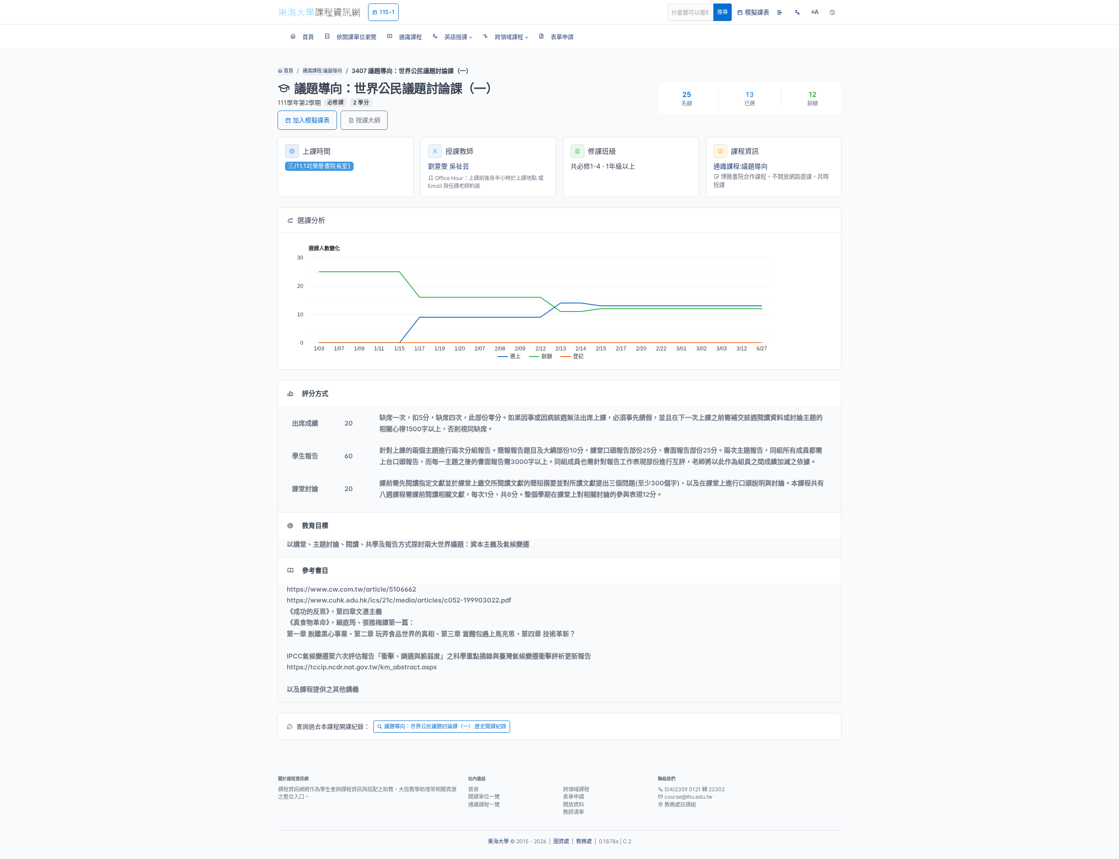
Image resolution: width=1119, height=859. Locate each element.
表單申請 (573, 796)
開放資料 (573, 804)
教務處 (584, 841)
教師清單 (573, 812)
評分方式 (315, 393)
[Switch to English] (797, 12)
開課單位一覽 (484, 796)
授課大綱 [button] (368, 120)
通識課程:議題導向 (322, 71)
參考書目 (315, 570)
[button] (452, 36)
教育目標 (315, 525)
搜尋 (722, 12)
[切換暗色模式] (832, 12)
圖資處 (561, 841)
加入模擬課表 (311, 120)
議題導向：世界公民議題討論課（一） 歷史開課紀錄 (445, 726)
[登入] (780, 12)
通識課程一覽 (484, 804)
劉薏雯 (438, 166)
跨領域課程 (576, 789)
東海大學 (498, 841)
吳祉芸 (459, 166)
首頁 (287, 71)
